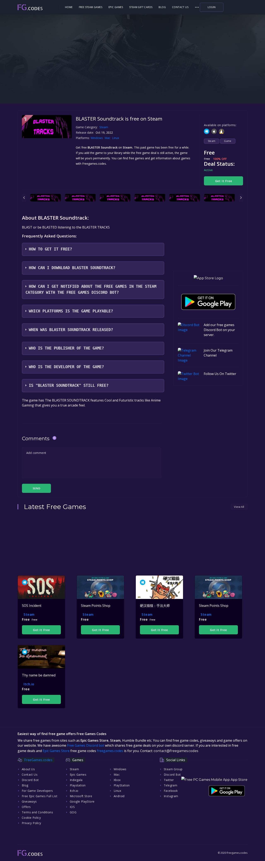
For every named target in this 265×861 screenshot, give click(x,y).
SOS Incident (31, 605)
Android (119, 796)
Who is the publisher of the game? (66, 348)
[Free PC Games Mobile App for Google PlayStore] (208, 302)
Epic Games (115, 7)
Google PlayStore (82, 801)
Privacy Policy (31, 823)
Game (227, 141)
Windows (97, 138)
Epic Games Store (56, 751)
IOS (72, 807)
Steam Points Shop (95, 605)
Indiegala (76, 780)
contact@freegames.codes (176, 751)
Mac (108, 138)
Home (69, 7)
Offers (26, 807)
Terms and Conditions (37, 812)
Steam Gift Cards (140, 7)
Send (36, 488)
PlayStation (122, 785)
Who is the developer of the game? (66, 366)
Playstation (78, 785)
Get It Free (223, 181)
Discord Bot (30, 780)
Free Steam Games (90, 7)
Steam (103, 127)
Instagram (171, 796)
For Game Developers (37, 791)
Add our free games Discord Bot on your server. (219, 330)
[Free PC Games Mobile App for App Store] (208, 278)
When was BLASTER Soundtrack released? (71, 329)
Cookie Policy (31, 818)
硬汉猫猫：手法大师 (155, 605)
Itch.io (29, 684)
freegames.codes (110, 751)
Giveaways (29, 801)
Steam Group (173, 769)
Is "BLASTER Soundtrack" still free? (68, 385)
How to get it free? (50, 249)
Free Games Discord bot (85, 745)
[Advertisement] (132, 77)
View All (239, 507)
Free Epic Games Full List (39, 796)
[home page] (38, 7)
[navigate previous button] (24, 198)
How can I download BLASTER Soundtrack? (72, 267)
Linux (116, 138)
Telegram (170, 785)
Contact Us (180, 7)
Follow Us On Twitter (220, 373)
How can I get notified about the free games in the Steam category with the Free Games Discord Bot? (90, 289)
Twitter (169, 780)
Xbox (117, 780)
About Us (28, 769)
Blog (162, 7)
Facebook (171, 791)
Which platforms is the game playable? (71, 311)
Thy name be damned (38, 675)
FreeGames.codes (38, 760)
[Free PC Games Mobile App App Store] (214, 779)
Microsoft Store (81, 796)
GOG (73, 812)
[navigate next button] (241, 198)
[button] (197, 7)
